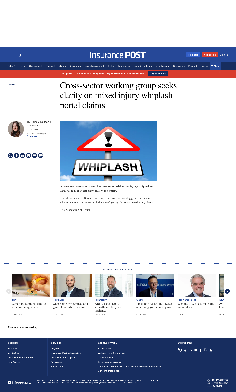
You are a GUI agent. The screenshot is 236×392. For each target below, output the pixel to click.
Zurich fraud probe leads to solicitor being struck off (29, 305)
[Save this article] (28, 155)
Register (193, 54)
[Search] (19, 55)
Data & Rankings (143, 66)
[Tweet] (10, 155)
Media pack (57, 366)
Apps (205, 350)
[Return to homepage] (118, 57)
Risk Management (94, 66)
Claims (62, 66)
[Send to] (34, 155)
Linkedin (190, 350)
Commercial (35, 66)
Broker (110, 66)
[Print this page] (40, 155)
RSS (211, 350)
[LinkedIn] (22, 155)
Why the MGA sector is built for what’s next (196, 305)
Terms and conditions (109, 362)
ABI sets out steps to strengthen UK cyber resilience (108, 307)
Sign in (224, 54)
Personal (50, 66)
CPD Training (162, 66)
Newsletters (195, 350)
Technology (124, 66)
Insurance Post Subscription (66, 353)
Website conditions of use (112, 353)
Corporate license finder (21, 357)
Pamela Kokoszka (41, 121)
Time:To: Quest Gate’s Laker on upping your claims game (154, 305)
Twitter (185, 350)
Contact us (13, 353)
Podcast (192, 66)
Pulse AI (11, 66)
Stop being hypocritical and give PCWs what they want (70, 305)
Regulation (75, 66)
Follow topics (180, 350)
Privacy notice (105, 357)
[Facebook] (16, 155)
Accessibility (104, 348)
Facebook (200, 350)
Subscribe (210, 54)
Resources (179, 66)
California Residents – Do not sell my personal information (129, 366)
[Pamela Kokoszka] (16, 129)
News (23, 66)
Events (204, 66)
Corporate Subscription (63, 357)
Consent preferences (109, 371)
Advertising (57, 362)
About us (12, 348)
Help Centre (14, 362)
